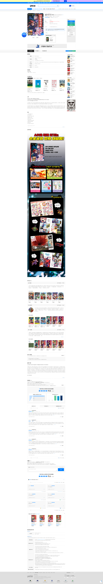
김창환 (31, 329)
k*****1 (34, 411)
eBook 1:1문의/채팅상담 (72, 576)
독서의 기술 (53, 88)
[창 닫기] (54, 35)
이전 (30, 408)
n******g (34, 440)
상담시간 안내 (73, 577)
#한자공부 (38, 78)
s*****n (33, 430)
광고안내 (47, 572)
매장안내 (54, 572)
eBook (30, 10)
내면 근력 (61, 88)
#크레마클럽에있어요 (30, 78)
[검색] (57, 6)
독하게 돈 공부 (45, 88)
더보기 (74, 54)
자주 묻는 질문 (70, 577)
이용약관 (33, 572)
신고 (39, 411)
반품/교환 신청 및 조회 (40, 539)
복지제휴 (51, 572)
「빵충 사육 (50, 39)
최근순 (59, 482)
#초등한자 (34, 78)
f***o (42, 491)
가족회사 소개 (73, 572)
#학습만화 (41, 78)
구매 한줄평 (56, 482)
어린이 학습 (38, 10)
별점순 (63, 482)
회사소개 (28, 572)
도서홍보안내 (44, 572)
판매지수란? (57, 17)
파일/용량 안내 (40, 63)
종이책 (46, 32)
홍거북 (31, 305)
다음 (36, 408)
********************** (60, 491)
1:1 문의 (44, 539)
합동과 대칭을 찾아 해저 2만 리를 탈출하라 (72, 83)
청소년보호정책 (40, 572)
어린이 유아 (34, 10)
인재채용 (31, 572)
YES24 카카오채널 (67, 572)
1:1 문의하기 (66, 577)
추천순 (61, 482)
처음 (29, 408)
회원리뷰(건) (52, 17)
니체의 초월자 (37, 88)
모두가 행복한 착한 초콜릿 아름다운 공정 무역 (72, 56)
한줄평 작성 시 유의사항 (63, 467)
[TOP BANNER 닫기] (102, 1)
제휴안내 (49, 572)
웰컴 (28, 10)
